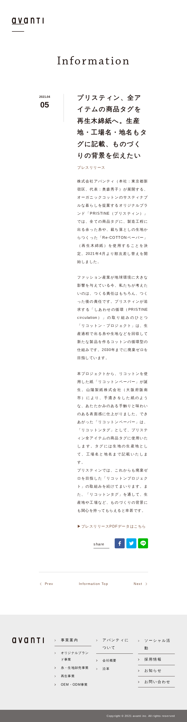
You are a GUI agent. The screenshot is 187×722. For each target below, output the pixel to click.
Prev (49, 584)
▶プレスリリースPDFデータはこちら (111, 526)
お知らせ (153, 670)
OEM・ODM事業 (74, 684)
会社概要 (109, 660)
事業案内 (69, 640)
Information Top (93, 584)
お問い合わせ (157, 682)
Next (138, 584)
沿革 (106, 669)
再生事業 (68, 676)
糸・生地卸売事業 (75, 668)
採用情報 (153, 659)
